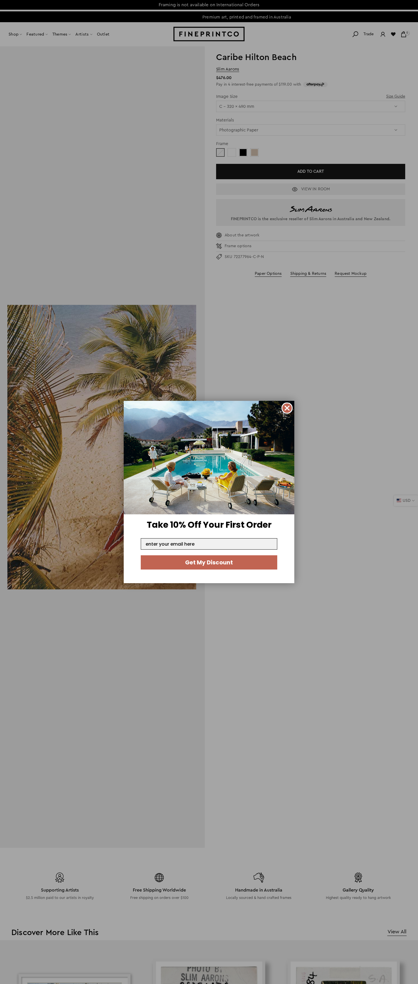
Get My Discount (209, 562)
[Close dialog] (287, 408)
